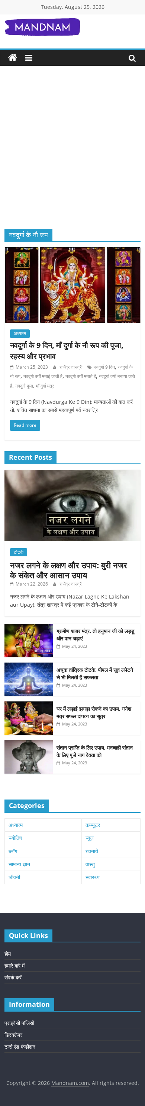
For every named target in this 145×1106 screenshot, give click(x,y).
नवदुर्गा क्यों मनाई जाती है (42, 376)
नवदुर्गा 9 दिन (104, 367)
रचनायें (92, 851)
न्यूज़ (90, 837)
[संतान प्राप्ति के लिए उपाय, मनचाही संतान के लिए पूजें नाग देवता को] (28, 744)
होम (7, 953)
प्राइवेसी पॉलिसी (19, 1022)
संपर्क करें (13, 977)
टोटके (18, 552)
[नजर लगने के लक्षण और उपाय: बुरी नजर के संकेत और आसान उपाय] (72, 473)
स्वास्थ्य (93, 877)
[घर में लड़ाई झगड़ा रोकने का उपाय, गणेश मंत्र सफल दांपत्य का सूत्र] (28, 705)
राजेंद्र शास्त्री (71, 367)
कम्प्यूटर (93, 824)
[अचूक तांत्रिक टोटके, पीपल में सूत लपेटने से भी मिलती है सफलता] (28, 666)
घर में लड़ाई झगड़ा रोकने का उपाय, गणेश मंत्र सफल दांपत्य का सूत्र (94, 712)
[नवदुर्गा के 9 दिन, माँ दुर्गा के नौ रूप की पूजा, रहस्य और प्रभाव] (72, 252)
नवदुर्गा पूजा (24, 386)
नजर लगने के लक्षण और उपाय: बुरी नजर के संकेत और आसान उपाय (68, 569)
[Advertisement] (72, 153)
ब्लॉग (13, 851)
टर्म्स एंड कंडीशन (19, 1046)
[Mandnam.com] (12, 58)
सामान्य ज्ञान (19, 864)
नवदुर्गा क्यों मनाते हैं (80, 376)
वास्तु (90, 864)
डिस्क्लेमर (13, 1034)
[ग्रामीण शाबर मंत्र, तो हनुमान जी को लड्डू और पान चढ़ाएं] (28, 627)
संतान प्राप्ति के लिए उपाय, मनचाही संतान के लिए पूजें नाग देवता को (95, 751)
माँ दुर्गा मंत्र (45, 386)
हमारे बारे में (14, 965)
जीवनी (14, 877)
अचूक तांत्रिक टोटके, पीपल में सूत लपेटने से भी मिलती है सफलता (95, 673)
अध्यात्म (20, 333)
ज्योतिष (15, 837)
